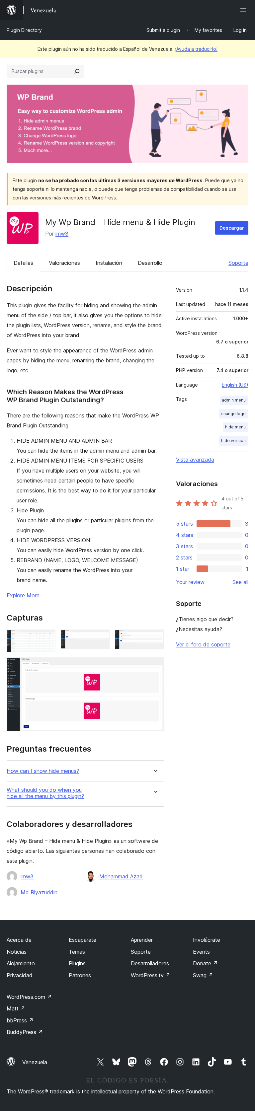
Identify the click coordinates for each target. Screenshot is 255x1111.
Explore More (23, 595)
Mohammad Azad (121, 876)
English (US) (235, 385)
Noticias (17, 951)
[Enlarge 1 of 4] (46, 638)
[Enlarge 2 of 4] (100, 638)
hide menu (235, 426)
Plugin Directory (24, 30)
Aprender (142, 939)
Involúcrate (206, 939)
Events (201, 951)
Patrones (80, 975)
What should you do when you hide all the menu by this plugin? (45, 793)
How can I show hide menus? (43, 771)
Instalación (109, 262)
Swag (203, 975)
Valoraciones (64, 262)
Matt (16, 1008)
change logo (233, 413)
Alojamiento (21, 963)
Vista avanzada (195, 459)
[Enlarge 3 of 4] (154, 638)
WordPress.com (29, 997)
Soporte (238, 262)
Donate (205, 963)
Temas (77, 951)
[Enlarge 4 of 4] (154, 666)
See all (240, 582)
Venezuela (34, 1062)
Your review (190, 582)
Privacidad (20, 975)
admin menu (234, 400)
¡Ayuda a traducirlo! (196, 49)
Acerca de (19, 939)
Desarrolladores (150, 963)
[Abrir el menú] (244, 10)
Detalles (23, 262)
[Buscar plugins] (77, 71)
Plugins (77, 963)
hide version (233, 440)
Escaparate (82, 939)
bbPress (20, 1020)
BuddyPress (25, 1032)
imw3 (61, 233)
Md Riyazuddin (39, 892)
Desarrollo (150, 262)
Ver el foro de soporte (203, 644)
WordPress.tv (150, 975)
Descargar (231, 228)
